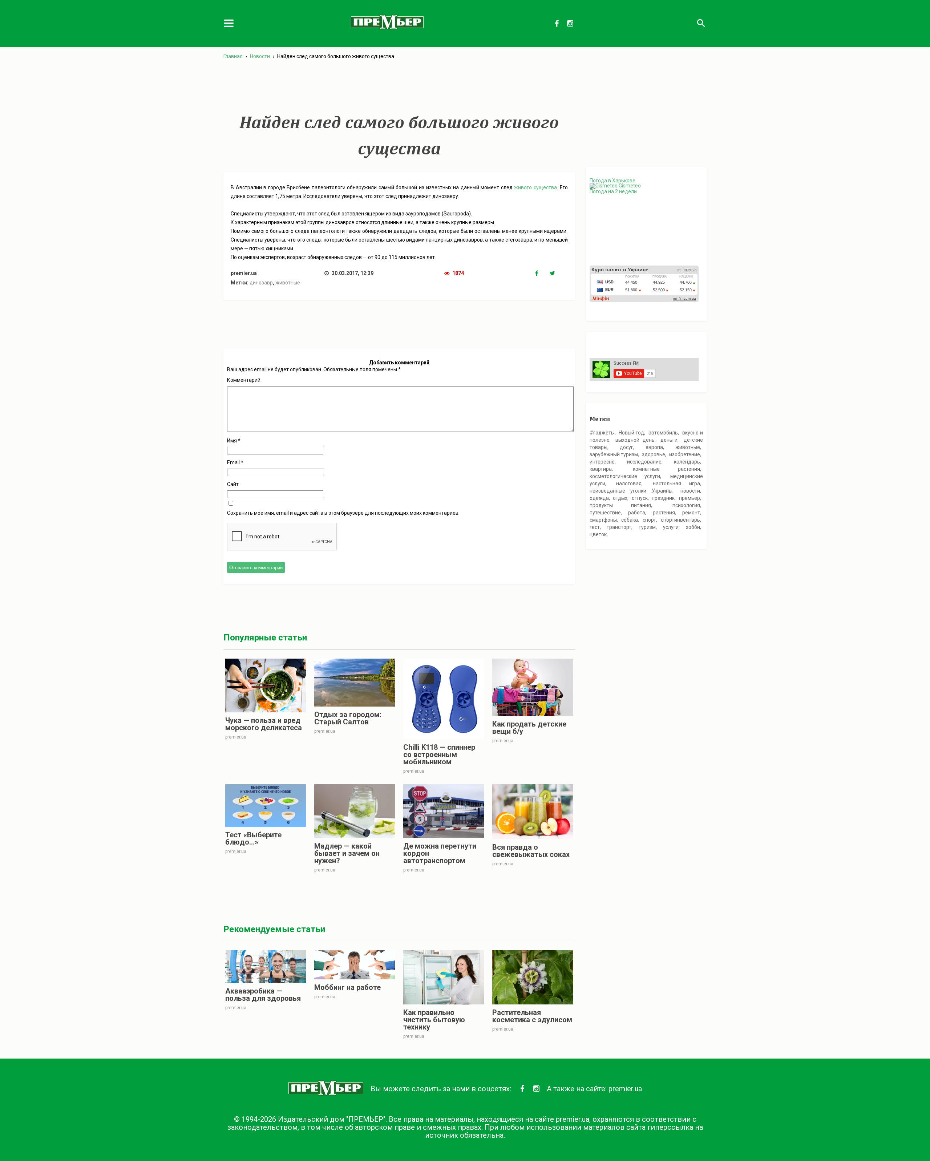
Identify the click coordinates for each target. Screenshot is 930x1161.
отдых (620, 498)
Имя (233, 440)
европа (654, 447)
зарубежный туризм (614, 454)
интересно (602, 462)
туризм (647, 527)
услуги (671, 527)
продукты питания (620, 505)
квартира (601, 469)
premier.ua (625, 1088)
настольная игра (676, 483)
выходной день (635, 440)
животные (287, 283)
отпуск (640, 498)
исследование (644, 462)
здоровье (653, 454)
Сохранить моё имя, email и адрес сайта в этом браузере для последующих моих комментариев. (343, 512)
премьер (689, 498)
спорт (649, 520)
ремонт (691, 512)
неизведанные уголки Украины (631, 491)
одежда (599, 498)
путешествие (605, 512)
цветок (598, 534)
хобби (693, 527)
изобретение (684, 454)
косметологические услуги (625, 476)
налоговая (629, 483)
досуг (626, 447)
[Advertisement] (399, 86)
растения (664, 512)
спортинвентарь (680, 520)
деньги (669, 440)
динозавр (261, 283)
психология (686, 505)
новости (690, 491)
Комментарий (243, 380)
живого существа (535, 187)
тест (595, 527)
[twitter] (557, 273)
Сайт (233, 484)
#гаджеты (602, 433)
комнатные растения (666, 469)
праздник (663, 498)
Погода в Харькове (612, 180)
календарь (687, 462)
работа (636, 512)
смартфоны (603, 520)
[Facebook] (542, 273)
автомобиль (663, 433)
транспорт (619, 527)
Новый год (631, 433)
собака (629, 520)
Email (235, 462)
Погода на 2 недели (613, 191)
